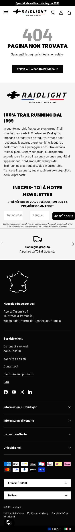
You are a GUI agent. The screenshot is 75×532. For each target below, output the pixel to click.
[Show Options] (45, 215)
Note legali (9, 516)
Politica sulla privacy (37, 513)
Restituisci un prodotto (18, 374)
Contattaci (11, 366)
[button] (69, 13)
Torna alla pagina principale (37, 69)
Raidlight (16, 507)
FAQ (6, 381)
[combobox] (38, 215)
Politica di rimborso (14, 513)
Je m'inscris (63, 216)
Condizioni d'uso (60, 513)
